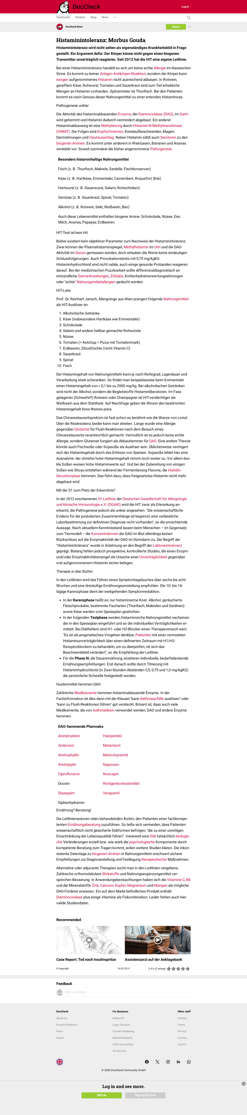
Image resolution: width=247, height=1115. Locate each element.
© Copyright (62, 968)
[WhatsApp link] (189, 1062)
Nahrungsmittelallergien (96, 282)
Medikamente (85, 693)
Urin (157, 247)
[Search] (188, 17)
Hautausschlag (101, 137)
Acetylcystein (69, 736)
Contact (182, 1018)
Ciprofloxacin (69, 774)
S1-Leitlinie (107, 499)
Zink (95, 885)
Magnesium (136, 885)
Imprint (182, 1044)
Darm (184, 114)
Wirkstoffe (110, 874)
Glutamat (81, 429)
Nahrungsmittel (176, 299)
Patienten (143, 635)
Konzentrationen (104, 534)
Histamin (105, 79)
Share (176, 26)
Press (59, 1031)
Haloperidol (112, 736)
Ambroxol (66, 745)
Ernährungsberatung (84, 824)
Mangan (160, 885)
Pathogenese (161, 149)
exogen (62, 79)
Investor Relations (66, 1024)
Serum (80, 253)
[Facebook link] (147, 1062)
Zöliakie (116, 276)
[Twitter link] (157, 1062)
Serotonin (168, 137)
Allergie (160, 68)
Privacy (182, 1031)
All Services (119, 1050)
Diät (153, 836)
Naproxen (111, 764)
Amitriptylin (67, 764)
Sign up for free (145, 1095)
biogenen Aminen (70, 143)
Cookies (182, 1037)
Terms (181, 1024)
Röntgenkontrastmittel (121, 783)
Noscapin (111, 774)
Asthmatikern (103, 710)
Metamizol (111, 745)
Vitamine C (176, 880)
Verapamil (111, 793)
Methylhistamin (136, 247)
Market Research (122, 1037)
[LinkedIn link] (178, 1062)
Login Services (121, 1024)
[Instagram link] (168, 1062)
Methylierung (111, 126)
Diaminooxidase (69, 897)
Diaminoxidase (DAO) (155, 114)
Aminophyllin (68, 755)
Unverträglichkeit (153, 557)
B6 (188, 880)
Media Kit (118, 1018)
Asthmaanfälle (152, 699)
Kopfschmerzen (110, 131)
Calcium (106, 885)
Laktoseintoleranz (167, 545)
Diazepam (66, 793)
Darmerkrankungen (93, 276)
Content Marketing (123, 1031)
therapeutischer (154, 859)
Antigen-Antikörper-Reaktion (123, 74)
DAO (152, 441)
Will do (101, 1095)
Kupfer (120, 885)
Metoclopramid (115, 755)
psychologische (142, 842)
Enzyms (124, 114)
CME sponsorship (123, 1044)
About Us (61, 1018)
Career (60, 1037)
